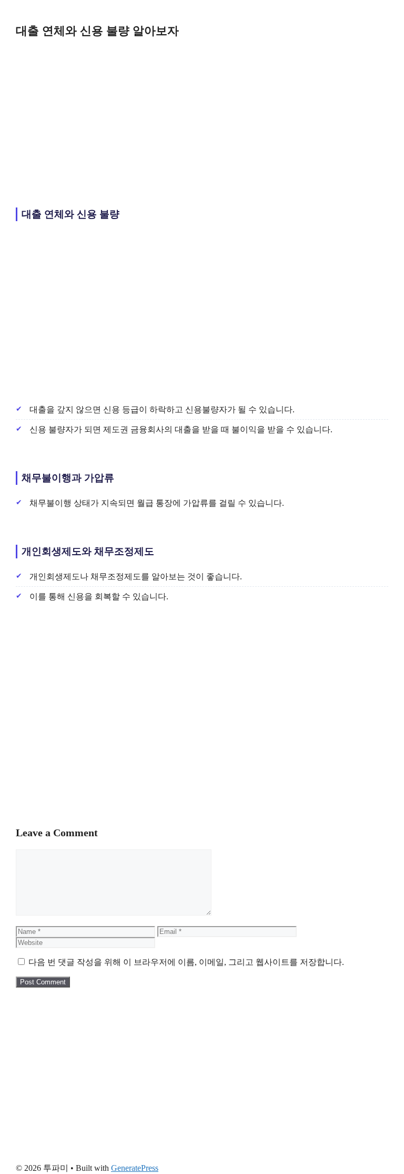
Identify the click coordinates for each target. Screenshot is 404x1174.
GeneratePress (134, 1167)
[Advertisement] (202, 119)
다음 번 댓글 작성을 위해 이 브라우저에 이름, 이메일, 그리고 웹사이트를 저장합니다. (186, 962)
